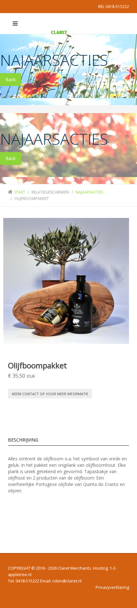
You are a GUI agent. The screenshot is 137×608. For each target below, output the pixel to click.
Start (19, 192)
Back (10, 79)
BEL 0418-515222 (113, 6)
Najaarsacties (89, 192)
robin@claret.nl (67, 581)
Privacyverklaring (112, 587)
